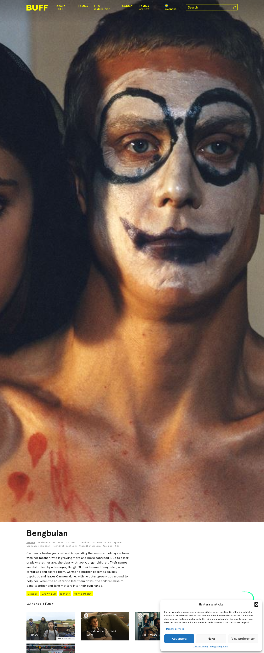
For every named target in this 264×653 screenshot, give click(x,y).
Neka (211, 638)
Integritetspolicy (219, 646)
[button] (256, 604)
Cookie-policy (200, 646)
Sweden (30, 542)
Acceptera (179, 638)
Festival (83, 6)
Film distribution (102, 7)
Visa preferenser (243, 638)
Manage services (175, 628)
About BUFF (60, 7)
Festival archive (144, 7)
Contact (128, 6)
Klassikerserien (89, 546)
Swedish (45, 546)
